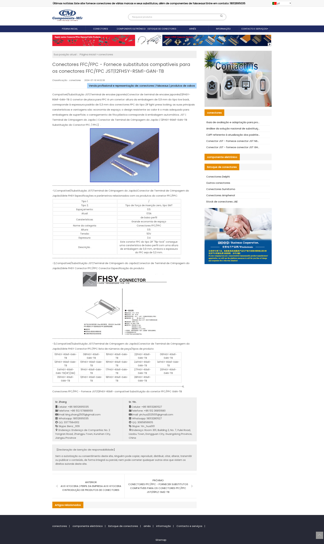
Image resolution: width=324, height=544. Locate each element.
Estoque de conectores (162, 28)
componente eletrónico (131, 28)
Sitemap (161, 540)
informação (223, 28)
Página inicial (70, 28)
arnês (192, 28)
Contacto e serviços (254, 28)
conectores (100, 28)
